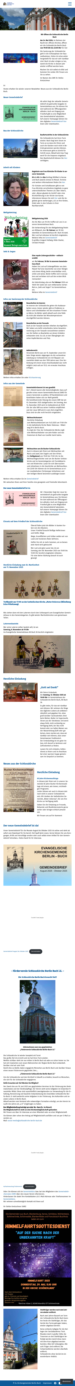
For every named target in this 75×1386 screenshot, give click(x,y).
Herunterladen (35, 951)
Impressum (47, 1383)
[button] (70, 3)
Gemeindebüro (29, 1192)
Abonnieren (66, 1381)
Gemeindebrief (51, 238)
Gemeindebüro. (9, 1199)
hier (65, 158)
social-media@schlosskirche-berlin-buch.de (25, 1121)
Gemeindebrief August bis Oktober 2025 (15, 951)
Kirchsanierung (35, 377)
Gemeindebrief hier (59, 121)
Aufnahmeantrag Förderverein (12, 1186)
